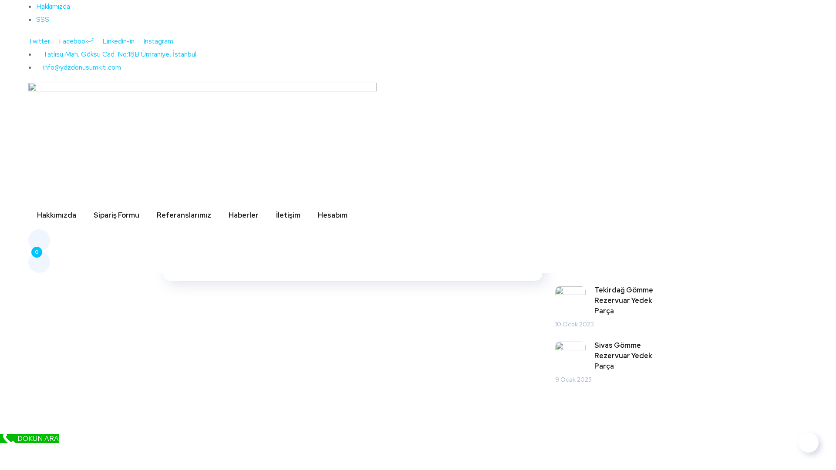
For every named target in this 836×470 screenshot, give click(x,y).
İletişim (288, 215)
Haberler (244, 215)
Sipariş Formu (116, 215)
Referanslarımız (184, 215)
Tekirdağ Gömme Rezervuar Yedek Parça (623, 300)
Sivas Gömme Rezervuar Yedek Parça (623, 356)
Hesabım (332, 215)
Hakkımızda (56, 215)
